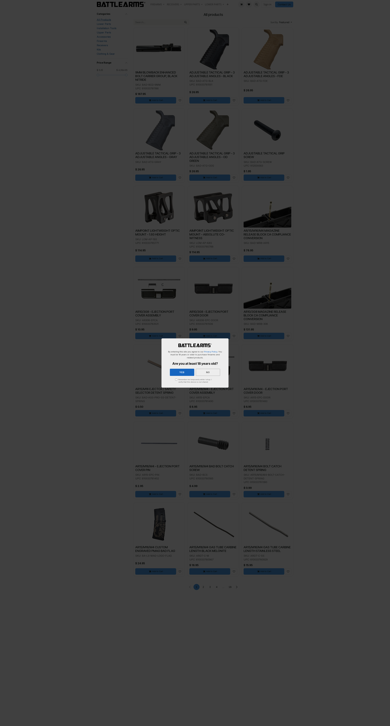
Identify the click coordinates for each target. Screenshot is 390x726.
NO (208, 372)
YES (182, 372)
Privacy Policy (210, 351)
